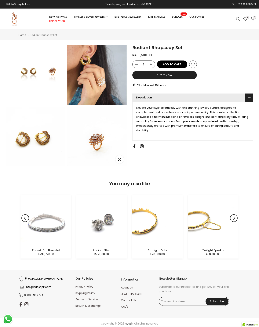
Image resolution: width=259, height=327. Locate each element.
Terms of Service (86, 299)
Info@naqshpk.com (20, 4)
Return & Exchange (88, 306)
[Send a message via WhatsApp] (8, 319)
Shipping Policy (85, 293)
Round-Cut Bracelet (46, 250)
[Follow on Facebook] (134, 146)
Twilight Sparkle (213, 250)
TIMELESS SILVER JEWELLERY (91, 17)
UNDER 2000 (57, 21)
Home (22, 35)
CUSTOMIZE (196, 17)
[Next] (234, 218)
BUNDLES (179, 16)
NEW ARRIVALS (58, 17)
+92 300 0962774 (246, 4)
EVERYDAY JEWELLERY (128, 17)
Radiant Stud (102, 250)
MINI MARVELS (156, 17)
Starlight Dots (157, 250)
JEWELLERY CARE (131, 294)
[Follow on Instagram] (142, 146)
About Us (127, 287)
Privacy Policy (84, 286)
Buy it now (164, 75)
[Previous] (25, 218)
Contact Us (128, 300)
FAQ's (124, 307)
